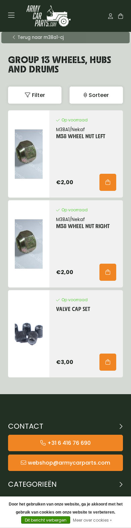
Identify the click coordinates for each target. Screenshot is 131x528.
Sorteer (99, 95)
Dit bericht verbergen (46, 520)
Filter (38, 95)
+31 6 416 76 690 (69, 443)
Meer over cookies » (92, 520)
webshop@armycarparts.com (69, 463)
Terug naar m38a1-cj (40, 37)
